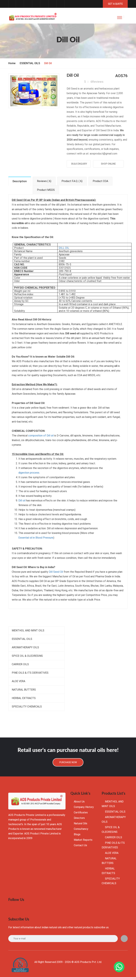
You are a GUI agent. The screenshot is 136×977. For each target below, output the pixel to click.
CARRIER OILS (20, 664)
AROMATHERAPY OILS (25, 647)
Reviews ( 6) (44, 181)
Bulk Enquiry (78, 163)
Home (11, 63)
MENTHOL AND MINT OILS (28, 630)
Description (20, 181)
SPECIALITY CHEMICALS (27, 706)
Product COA (100, 181)
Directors (79, 818)
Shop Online (108, 163)
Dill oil (21, 500)
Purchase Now (68, 762)
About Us (79, 801)
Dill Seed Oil (56, 571)
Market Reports (83, 839)
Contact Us (80, 845)
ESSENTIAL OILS (30, 63)
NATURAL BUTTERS (24, 689)
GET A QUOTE (115, 3)
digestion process (28, 472)
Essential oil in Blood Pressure (35, 537)
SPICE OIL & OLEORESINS (27, 655)
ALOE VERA (18, 681)
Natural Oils (80, 823)
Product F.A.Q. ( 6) (72, 181)
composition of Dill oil (41, 435)
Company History (84, 807)
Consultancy (81, 828)
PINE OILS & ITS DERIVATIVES (30, 672)
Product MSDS (46, 189)
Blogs (77, 834)
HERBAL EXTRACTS (24, 698)
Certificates (81, 812)
